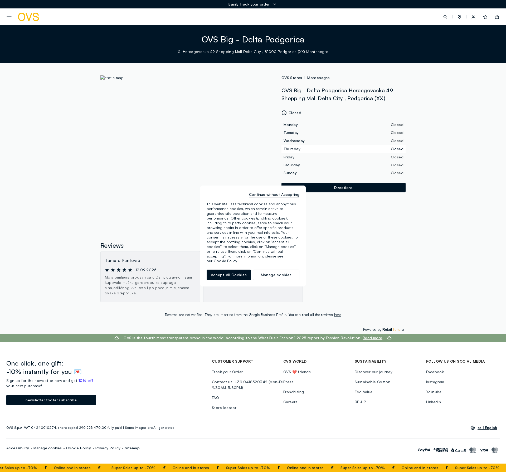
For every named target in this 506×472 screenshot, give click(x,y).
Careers (290, 402)
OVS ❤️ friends (297, 371)
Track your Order (227, 371)
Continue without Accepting (274, 194)
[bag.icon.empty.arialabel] (497, 17)
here (337, 315)
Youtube (434, 392)
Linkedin (433, 402)
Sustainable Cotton (372, 381)
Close (492, 468)
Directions (343, 187)
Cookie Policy (78, 448)
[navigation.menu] (9, 17)
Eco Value (364, 392)
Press (288, 381)
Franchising (293, 392)
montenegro (318, 77)
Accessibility (17, 448)
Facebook (435, 371)
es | (487, 428)
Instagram (435, 381)
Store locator (224, 407)
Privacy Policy (108, 448)
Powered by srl (384, 329)
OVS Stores (291, 77)
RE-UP (360, 402)
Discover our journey (373, 371)
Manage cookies (47, 448)
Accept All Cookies (229, 275)
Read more (372, 337)
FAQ (215, 397)
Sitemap (132, 448)
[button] (459, 17)
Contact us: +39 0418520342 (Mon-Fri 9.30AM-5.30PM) (247, 384)
